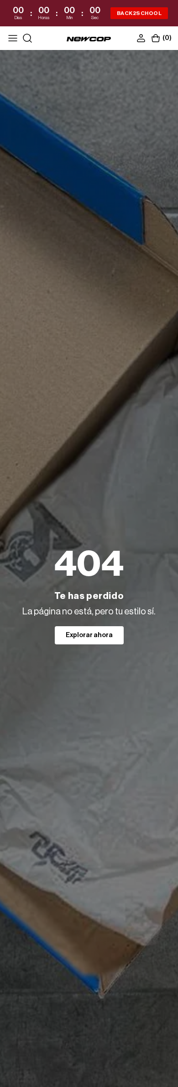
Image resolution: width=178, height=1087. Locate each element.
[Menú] (12, 38)
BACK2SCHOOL (139, 13)
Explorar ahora (89, 635)
